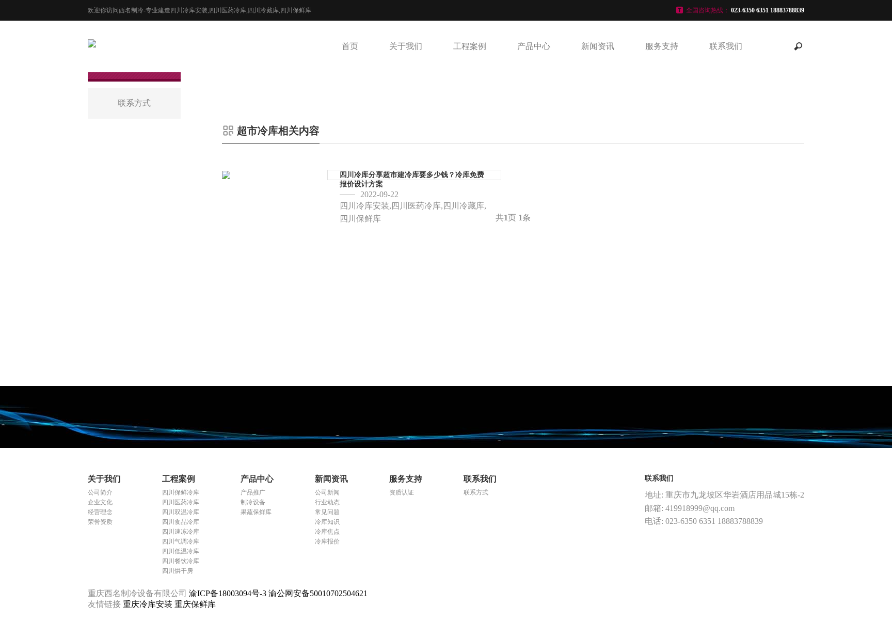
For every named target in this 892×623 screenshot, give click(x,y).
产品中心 (533, 46)
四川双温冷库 (180, 512)
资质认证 (401, 492)
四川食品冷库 (180, 521)
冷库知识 (327, 521)
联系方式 (476, 492)
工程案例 (469, 46)
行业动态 (327, 502)
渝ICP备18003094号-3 (227, 593)
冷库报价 (327, 541)
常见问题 (327, 512)
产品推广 (253, 492)
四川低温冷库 (180, 551)
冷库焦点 (327, 531)
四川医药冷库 (180, 502)
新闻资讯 (597, 46)
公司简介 (100, 492)
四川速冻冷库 (180, 531)
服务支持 (661, 46)
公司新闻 (327, 492)
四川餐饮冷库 (180, 561)
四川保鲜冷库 (180, 492)
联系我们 (725, 46)
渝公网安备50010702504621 (318, 593)
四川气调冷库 (180, 541)
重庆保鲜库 (195, 604)
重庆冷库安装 (148, 604)
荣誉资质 (100, 521)
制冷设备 (253, 502)
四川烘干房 (177, 570)
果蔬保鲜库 (256, 512)
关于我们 (405, 46)
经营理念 (100, 512)
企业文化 (100, 502)
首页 (350, 46)
